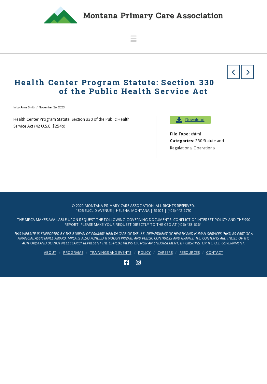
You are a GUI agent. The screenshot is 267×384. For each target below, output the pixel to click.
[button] (133, 38)
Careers (165, 252)
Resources (189, 252)
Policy (144, 252)
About (50, 252)
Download (194, 119)
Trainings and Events (110, 252)
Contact (214, 252)
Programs (73, 252)
